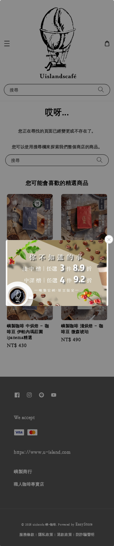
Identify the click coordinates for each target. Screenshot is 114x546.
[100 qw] (57, 273)
